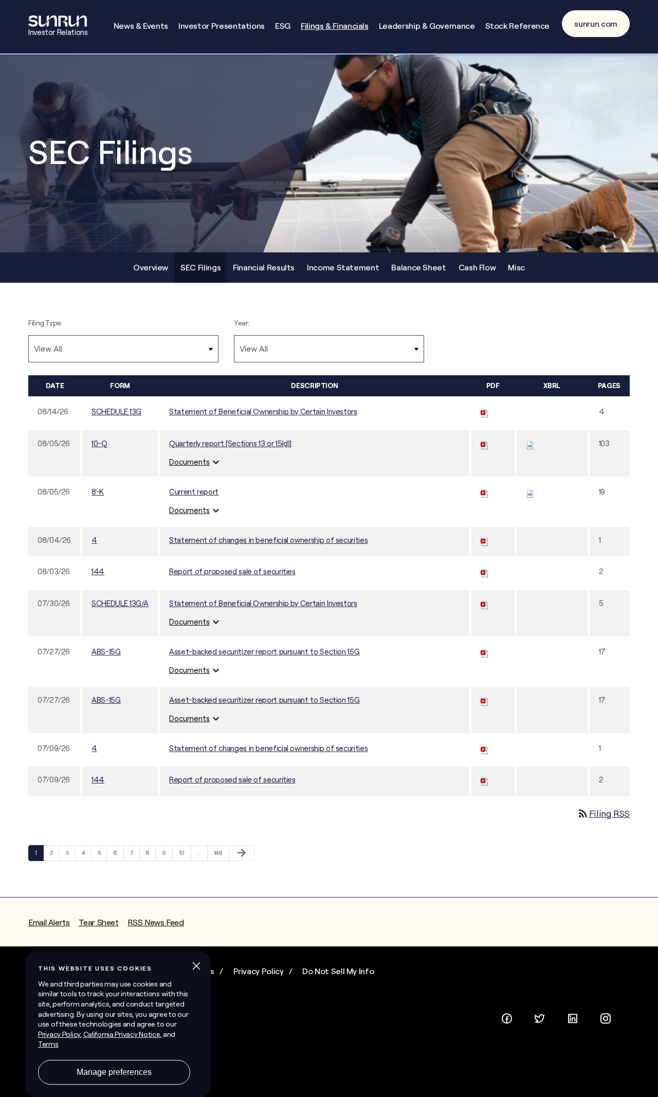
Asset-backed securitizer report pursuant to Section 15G (264, 651)
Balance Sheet (418, 267)
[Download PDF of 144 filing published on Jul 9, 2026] (485, 779)
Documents (195, 462)
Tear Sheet (98, 922)
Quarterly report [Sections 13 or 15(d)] (230, 443)
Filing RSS (603, 813)
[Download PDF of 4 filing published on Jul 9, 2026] (485, 748)
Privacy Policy (258, 971)
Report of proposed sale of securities (232, 571)
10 (184, 852)
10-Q (99, 443)
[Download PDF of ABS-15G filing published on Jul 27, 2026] (485, 651)
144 (98, 571)
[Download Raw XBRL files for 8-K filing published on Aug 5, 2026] (530, 492)
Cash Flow (477, 267)
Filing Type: (45, 322)
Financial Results (264, 267)
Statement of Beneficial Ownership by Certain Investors (263, 411)
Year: (241, 322)
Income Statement (343, 267)
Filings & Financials (335, 26)
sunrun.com (595, 24)
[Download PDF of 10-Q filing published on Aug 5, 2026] (485, 443)
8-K (98, 492)
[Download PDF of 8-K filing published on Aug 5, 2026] (485, 492)
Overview (150, 267)
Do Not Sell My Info (338, 971)
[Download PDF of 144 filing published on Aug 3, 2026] (485, 571)
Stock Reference (517, 26)
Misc (516, 267)
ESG (282, 26)
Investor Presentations (221, 26)
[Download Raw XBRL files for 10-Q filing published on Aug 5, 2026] (530, 443)
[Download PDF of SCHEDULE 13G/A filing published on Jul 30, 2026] (485, 603)
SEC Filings (200, 267)
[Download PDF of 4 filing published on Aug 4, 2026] (485, 540)
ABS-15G (106, 651)
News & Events (141, 26)
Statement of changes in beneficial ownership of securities (268, 540)
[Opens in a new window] (507, 1017)
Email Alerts (49, 922)
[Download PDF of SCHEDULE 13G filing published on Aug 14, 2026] (485, 411)
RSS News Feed (155, 922)
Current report (193, 492)
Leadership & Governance (427, 26)
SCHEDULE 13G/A (120, 603)
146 (219, 852)
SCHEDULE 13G (116, 411)
